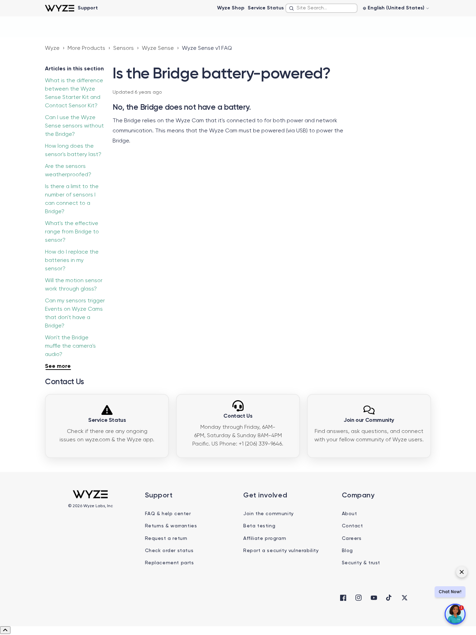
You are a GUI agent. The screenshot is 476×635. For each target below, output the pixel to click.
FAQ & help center (168, 513)
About (349, 513)
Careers (352, 538)
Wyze (52, 48)
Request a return (166, 538)
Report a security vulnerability (281, 550)
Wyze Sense (158, 48)
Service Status (266, 8)
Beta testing (259, 526)
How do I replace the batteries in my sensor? (72, 260)
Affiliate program (264, 538)
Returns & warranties (171, 526)
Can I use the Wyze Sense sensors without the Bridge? (74, 126)
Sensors (123, 48)
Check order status (169, 550)
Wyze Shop (230, 8)
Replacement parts (169, 562)
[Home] (59, 8)
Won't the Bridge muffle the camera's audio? (70, 346)
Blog (347, 550)
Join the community (268, 513)
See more (58, 366)
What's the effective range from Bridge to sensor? (72, 232)
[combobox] (321, 8)
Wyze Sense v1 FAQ (207, 48)
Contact (352, 526)
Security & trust (361, 562)
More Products (86, 48)
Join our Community (369, 420)
